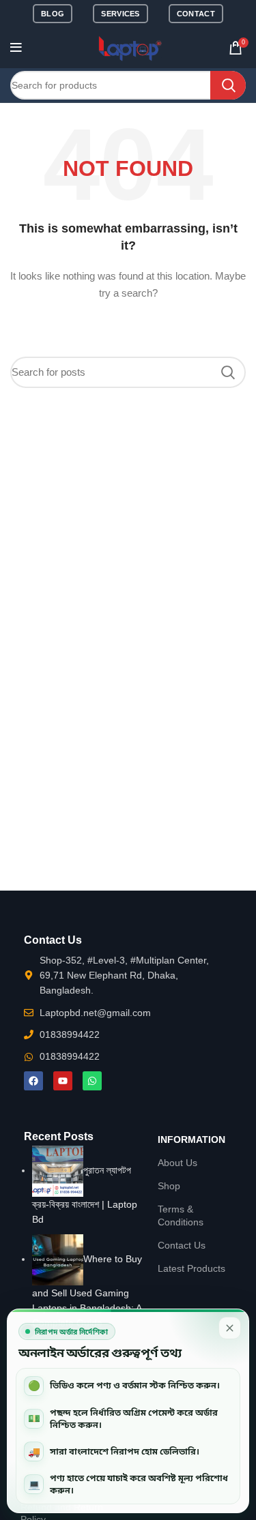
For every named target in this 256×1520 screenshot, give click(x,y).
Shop (169, 1185)
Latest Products (191, 1268)
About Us (177, 1162)
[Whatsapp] (92, 1080)
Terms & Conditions (180, 1215)
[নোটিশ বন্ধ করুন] (229, 1328)
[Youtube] (62, 1080)
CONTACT (196, 14)
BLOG (52, 14)
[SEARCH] (228, 85)
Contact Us (181, 1245)
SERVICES (120, 14)
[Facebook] (33, 1080)
